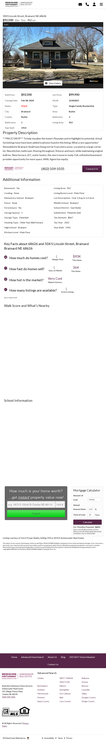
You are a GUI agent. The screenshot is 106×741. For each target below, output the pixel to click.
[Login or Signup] (94, 4)
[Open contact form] (80, 4)
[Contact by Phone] (87, 4)
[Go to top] (98, 723)
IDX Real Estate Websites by (14, 738)
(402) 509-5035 (52, 169)
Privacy (69, 738)
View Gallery (55, 83)
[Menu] (101, 4)
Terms (60, 738)
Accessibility (49, 738)
